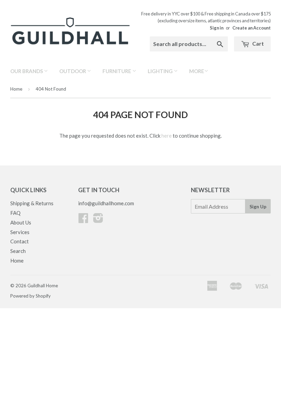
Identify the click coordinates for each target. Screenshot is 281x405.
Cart (257, 43)
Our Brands (27, 71)
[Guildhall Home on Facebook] (83, 220)
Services (19, 232)
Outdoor (73, 71)
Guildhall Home (42, 285)
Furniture (117, 71)
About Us (20, 222)
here (166, 135)
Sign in (216, 28)
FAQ (15, 213)
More (196, 71)
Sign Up (257, 206)
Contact (19, 241)
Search (18, 251)
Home (16, 89)
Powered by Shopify (30, 296)
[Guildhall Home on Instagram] (98, 220)
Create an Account (251, 28)
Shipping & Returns (31, 203)
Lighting (161, 71)
